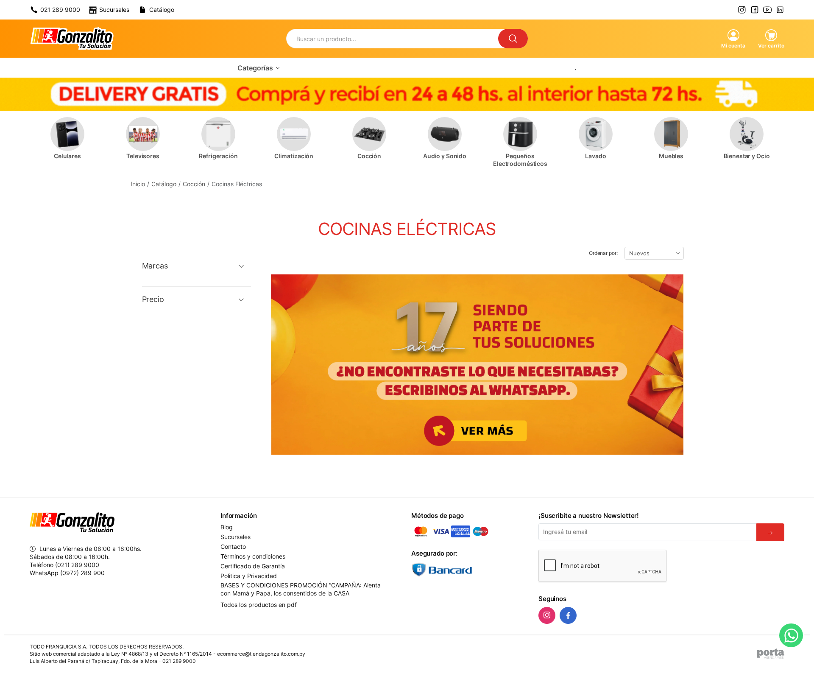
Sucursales (235, 537)
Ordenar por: (603, 253)
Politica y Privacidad (248, 576)
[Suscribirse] (770, 532)
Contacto (233, 546)
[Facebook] (568, 615)
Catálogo (163, 183)
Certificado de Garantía (252, 566)
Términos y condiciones (252, 556)
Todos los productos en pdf (258, 604)
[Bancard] (470, 570)
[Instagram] (546, 615)
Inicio (138, 183)
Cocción (194, 183)
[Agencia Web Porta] (770, 653)
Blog (226, 527)
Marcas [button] (155, 266)
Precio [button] (153, 299)
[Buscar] (513, 38)
